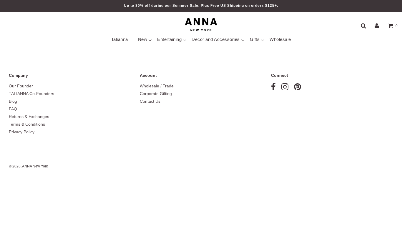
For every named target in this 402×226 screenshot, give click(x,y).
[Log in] (377, 25)
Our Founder (21, 86)
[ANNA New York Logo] (201, 24)
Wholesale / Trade (157, 86)
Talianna (119, 39)
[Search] (363, 25)
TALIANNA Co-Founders (31, 93)
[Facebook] (273, 88)
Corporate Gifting (156, 93)
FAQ (13, 109)
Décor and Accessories (216, 39)
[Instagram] (284, 88)
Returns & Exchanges (29, 116)
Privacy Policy (21, 131)
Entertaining (169, 39)
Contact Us (150, 101)
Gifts (255, 39)
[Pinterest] (297, 88)
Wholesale (280, 39)
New (142, 39)
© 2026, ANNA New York (28, 166)
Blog (13, 101)
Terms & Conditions (27, 124)
